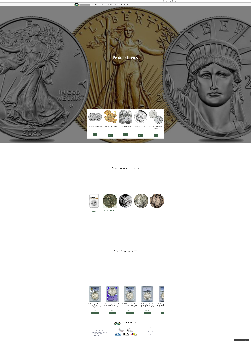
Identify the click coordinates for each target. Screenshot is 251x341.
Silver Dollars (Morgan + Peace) (155, 127)
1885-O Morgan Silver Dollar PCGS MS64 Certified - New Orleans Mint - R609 (130, 305)
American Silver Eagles (95, 126)
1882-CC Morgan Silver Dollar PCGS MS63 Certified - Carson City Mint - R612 (147, 305)
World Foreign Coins (109, 210)
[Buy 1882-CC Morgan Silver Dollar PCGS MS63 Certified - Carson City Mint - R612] (147, 294)
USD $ (176, 1)
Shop (95, 134)
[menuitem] (164, 1)
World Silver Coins (140, 126)
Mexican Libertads (125, 126)
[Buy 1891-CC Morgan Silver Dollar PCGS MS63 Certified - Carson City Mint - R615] (95, 294)
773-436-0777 (99, 331)
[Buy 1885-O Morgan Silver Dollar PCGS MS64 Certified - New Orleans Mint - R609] (130, 294)
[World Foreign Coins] (110, 201)
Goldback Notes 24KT (110, 126)
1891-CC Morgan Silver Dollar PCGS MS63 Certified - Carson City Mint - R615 (95, 305)
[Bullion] (125, 201)
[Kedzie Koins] (82, 4)
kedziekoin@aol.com (99, 335)
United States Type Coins (157, 210)
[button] (168, 1)
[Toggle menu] (161, 331)
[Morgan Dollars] (141, 201)
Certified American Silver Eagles (94, 210)
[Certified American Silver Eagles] (94, 201)
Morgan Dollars (141, 210)
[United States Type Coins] (157, 201)
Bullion (125, 210)
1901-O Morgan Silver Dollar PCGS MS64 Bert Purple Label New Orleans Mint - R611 (112, 305)
